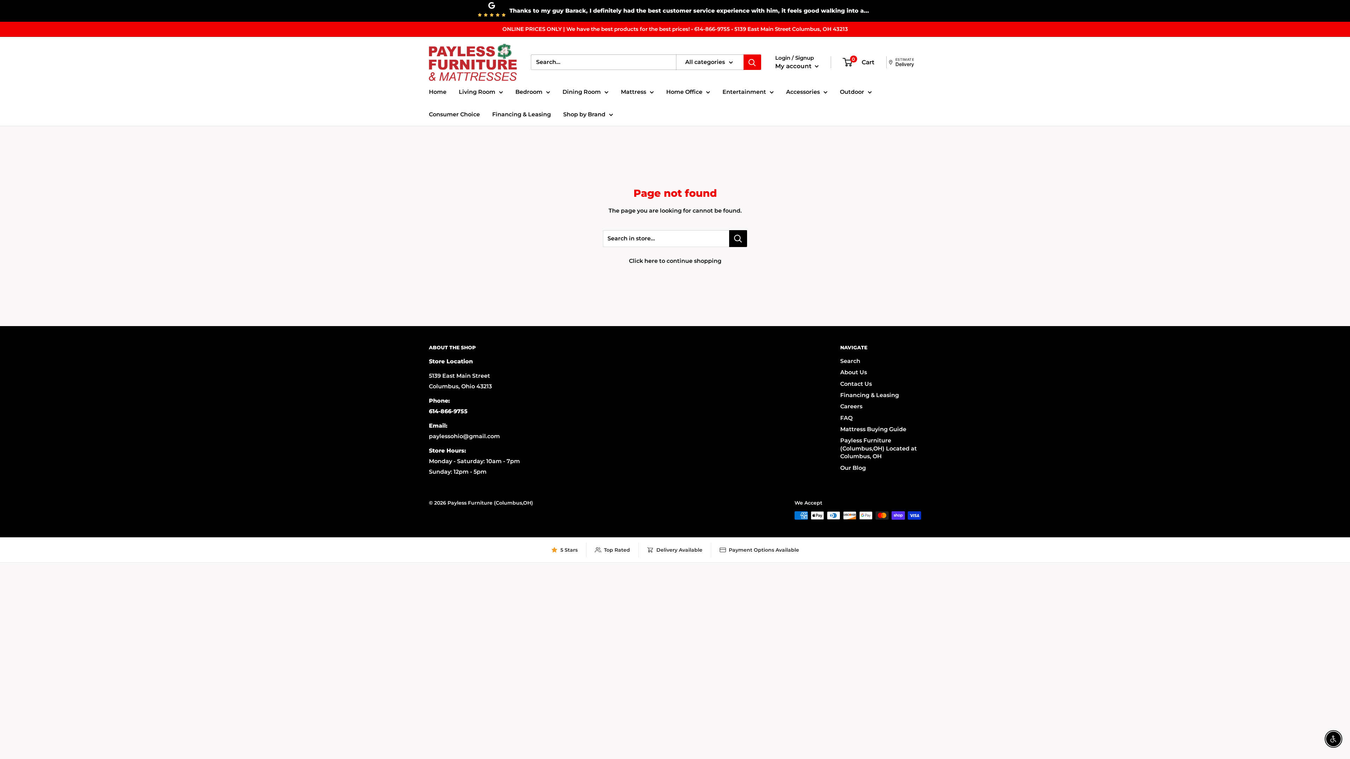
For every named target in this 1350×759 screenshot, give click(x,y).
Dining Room (581, 92)
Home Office (684, 92)
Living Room (477, 92)
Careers (851, 406)
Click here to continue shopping (675, 261)
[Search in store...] (738, 238)
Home (437, 92)
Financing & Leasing (521, 114)
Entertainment (744, 92)
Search (850, 361)
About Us (853, 372)
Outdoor (852, 92)
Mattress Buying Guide (873, 429)
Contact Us (856, 384)
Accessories (803, 92)
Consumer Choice (454, 114)
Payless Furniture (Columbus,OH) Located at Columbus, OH (878, 448)
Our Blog (853, 468)
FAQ (846, 418)
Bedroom (528, 92)
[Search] (752, 62)
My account (794, 66)
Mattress (633, 92)
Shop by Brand (584, 114)
